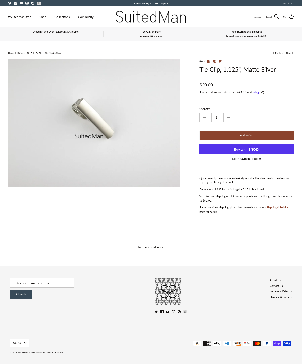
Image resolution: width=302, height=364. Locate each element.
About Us (275, 280)
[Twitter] (9, 3)
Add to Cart (247, 135)
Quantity (204, 108)
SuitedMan (23, 352)
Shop (42, 17)
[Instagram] (27, 3)
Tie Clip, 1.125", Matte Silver (48, 53)
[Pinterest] (32, 3)
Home (11, 53)
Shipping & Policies (277, 207)
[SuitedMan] (151, 16)
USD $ (286, 3)
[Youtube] (21, 3)
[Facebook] (15, 3)
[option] (94, 123)
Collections (62, 17)
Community (86, 17)
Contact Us (276, 285)
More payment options (246, 158)
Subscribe (21, 294)
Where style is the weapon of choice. (46, 352)
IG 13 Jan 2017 (24, 53)
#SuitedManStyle (19, 17)
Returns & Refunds (281, 291)
